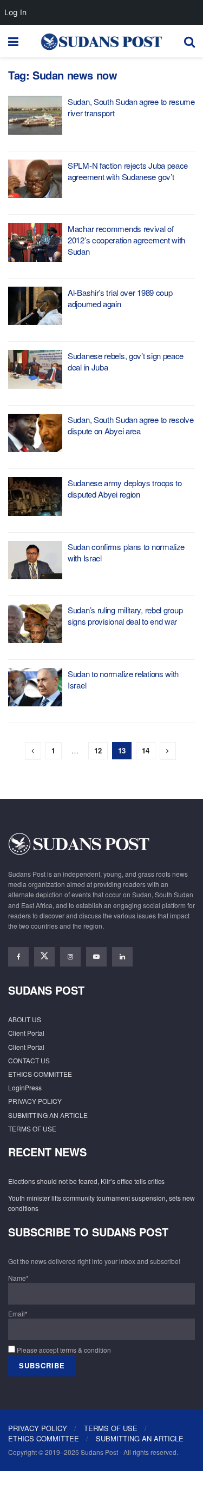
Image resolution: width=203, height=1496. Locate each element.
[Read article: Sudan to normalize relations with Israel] (35, 687)
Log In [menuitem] (15, 12)
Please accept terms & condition (63, 1349)
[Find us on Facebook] (18, 957)
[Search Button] (189, 41)
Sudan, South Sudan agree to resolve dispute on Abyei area (131, 425)
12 (98, 750)
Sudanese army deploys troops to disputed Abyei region (125, 488)
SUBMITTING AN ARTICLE (48, 1115)
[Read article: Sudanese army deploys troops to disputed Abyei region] (35, 496)
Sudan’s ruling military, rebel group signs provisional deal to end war (125, 615)
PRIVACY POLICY (35, 1101)
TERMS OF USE (32, 1128)
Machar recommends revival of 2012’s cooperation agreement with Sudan (126, 240)
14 (145, 750)
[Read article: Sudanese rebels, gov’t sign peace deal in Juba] (35, 369)
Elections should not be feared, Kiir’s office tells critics (86, 1181)
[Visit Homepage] (101, 41)
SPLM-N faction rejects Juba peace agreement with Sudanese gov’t (128, 171)
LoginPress (25, 1087)
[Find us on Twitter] (44, 957)
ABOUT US (24, 1019)
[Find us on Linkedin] (122, 957)
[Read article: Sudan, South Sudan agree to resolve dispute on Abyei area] (35, 433)
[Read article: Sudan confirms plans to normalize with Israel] (35, 560)
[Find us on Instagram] (70, 957)
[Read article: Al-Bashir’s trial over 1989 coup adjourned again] (35, 306)
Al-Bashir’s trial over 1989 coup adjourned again (120, 298)
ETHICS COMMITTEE (40, 1073)
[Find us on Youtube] (96, 957)
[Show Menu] (13, 41)
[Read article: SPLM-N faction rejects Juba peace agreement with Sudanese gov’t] (35, 179)
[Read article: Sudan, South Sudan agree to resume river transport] (35, 115)
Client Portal (26, 1032)
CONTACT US (29, 1060)
